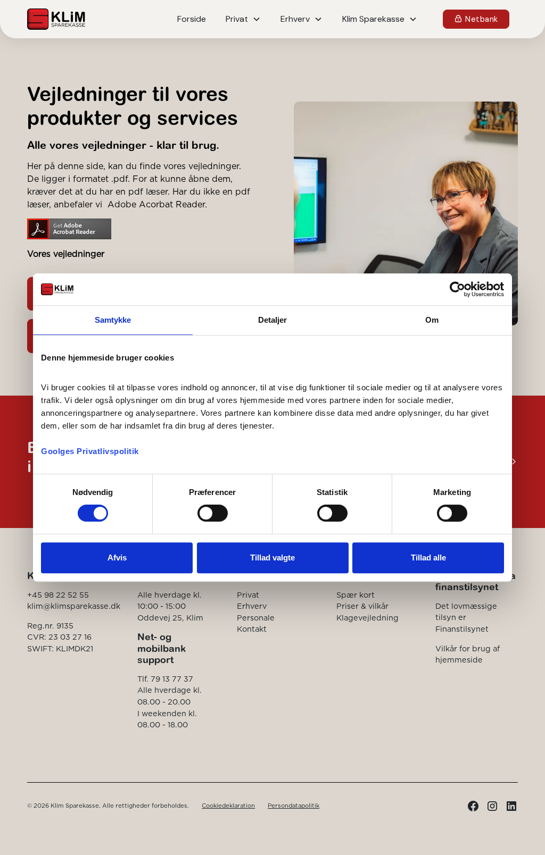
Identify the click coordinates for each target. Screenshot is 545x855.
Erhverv (252, 606)
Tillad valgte (272, 557)
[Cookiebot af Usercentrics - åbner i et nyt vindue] (457, 289)
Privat (248, 595)
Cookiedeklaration (228, 805)
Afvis (117, 557)
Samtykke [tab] (113, 319)
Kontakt (252, 629)
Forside (191, 18)
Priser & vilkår (362, 606)
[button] (243, 19)
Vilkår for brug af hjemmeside (467, 654)
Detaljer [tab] (272, 319)
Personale (256, 618)
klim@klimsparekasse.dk (73, 606)
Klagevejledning (367, 618)
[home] (56, 19)
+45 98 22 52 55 (58, 595)
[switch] (212, 513)
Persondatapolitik (293, 805)
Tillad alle (428, 557)
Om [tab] (432, 319)
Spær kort (355, 595)
